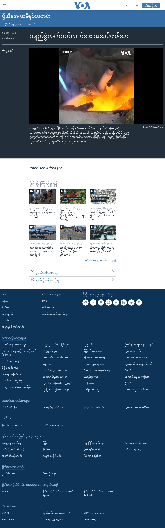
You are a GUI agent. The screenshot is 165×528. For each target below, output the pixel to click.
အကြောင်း (31, 24)
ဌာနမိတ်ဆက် (8, 473)
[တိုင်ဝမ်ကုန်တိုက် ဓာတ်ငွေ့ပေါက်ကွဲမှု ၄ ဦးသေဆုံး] (103, 232)
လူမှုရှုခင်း (88, 344)
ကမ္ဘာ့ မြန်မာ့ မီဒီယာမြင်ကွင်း (56, 344)
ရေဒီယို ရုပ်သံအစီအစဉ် (13, 449)
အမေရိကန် (7, 314)
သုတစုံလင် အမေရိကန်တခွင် (138, 364)
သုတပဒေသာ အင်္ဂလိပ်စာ (137, 407)
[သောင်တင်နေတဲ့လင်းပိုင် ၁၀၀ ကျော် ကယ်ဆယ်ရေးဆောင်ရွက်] (42, 232)
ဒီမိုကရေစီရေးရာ (10, 367)
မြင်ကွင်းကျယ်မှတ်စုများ (95, 357)
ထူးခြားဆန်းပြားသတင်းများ (56, 389)
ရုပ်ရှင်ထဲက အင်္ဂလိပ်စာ (95, 407)
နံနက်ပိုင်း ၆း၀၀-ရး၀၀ (12, 425)
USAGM (6, 513)
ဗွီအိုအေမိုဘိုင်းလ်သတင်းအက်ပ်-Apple (58, 493)
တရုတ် (5, 320)
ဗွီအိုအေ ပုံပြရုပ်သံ (92, 455)
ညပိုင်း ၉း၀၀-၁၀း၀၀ (53, 425)
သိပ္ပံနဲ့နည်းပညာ (50, 351)
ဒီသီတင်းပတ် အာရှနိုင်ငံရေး (97, 370)
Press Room (8, 519)
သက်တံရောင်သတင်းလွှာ (137, 389)
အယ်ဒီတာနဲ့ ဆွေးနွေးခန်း (14, 344)
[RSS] (124, 302)
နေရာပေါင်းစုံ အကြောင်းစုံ (137, 376)
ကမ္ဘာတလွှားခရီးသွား (94, 364)
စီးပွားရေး (47, 364)
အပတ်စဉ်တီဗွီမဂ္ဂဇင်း (12, 455)
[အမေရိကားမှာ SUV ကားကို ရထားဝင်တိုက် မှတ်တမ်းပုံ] (73, 232)
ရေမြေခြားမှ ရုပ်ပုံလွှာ (94, 443)
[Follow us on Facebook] (85, 302)
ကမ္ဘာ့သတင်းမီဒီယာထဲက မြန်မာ (17, 387)
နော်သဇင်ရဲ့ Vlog (133, 449)
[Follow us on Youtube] (101, 302)
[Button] (7, 51)
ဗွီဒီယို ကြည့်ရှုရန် (13, 24)
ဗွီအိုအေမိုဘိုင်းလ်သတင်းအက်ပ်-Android (99, 493)
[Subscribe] (139, 302)
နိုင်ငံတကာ (7, 307)
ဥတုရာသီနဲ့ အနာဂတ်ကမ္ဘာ (55, 357)
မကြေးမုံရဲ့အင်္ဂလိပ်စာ (53, 407)
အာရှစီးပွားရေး (91, 376)
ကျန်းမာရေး (89, 383)
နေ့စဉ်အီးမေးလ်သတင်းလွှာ (55, 314)
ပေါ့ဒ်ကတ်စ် (48, 307)
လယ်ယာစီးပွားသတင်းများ (55, 376)
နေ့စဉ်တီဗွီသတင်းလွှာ (12, 443)
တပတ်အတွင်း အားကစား (55, 370)
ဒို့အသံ (128, 383)
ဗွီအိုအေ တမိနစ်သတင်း (136, 443)
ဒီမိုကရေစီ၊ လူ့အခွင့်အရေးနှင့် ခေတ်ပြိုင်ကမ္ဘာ (19, 353)
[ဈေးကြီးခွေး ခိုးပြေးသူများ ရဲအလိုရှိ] (42, 196)
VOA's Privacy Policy (94, 513)
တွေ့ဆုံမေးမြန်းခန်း (52, 455)
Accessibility (90, 519)
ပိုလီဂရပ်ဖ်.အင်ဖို (92, 449)
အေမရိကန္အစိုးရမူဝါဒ (53, 519)
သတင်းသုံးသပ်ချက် (11, 361)
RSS (44, 301)
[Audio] (127, 5)
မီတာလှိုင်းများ (50, 473)
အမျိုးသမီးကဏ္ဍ (92, 389)
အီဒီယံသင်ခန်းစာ (10, 407)
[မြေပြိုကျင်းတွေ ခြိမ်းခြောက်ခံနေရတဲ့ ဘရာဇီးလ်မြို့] (73, 196)
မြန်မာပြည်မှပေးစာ (93, 351)
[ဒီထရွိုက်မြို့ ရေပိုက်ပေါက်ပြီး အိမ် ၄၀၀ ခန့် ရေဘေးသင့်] (103, 196)
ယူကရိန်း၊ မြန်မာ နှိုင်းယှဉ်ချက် (57, 383)
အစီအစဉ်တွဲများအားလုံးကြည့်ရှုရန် (100, 260)
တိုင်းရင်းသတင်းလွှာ (134, 351)
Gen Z (128, 370)
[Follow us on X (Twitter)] (93, 302)
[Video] (137, 5)
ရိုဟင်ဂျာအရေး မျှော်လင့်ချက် (139, 344)
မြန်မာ (5, 301)
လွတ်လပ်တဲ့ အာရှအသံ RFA (56, 513)
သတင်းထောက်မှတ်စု (12, 380)
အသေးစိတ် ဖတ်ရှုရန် (44, 168)
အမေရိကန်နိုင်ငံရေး (11, 374)
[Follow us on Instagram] (108, 302)
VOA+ (5, 491)
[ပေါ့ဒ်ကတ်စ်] (131, 302)
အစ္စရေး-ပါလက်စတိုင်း (13, 327)
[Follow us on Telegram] (116, 302)
